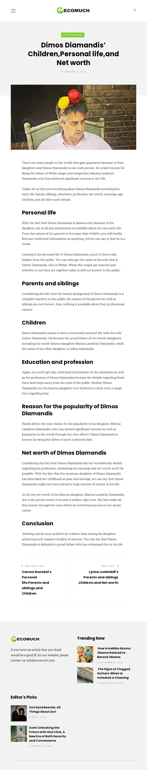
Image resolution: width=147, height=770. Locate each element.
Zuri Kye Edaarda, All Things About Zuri (45, 709)
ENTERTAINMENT (72, 34)
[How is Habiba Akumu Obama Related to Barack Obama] (85, 655)
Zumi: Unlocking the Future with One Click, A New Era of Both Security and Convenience (47, 734)
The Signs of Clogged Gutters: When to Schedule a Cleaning (113, 673)
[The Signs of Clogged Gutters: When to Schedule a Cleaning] (85, 675)
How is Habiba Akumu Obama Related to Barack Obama (114, 652)
